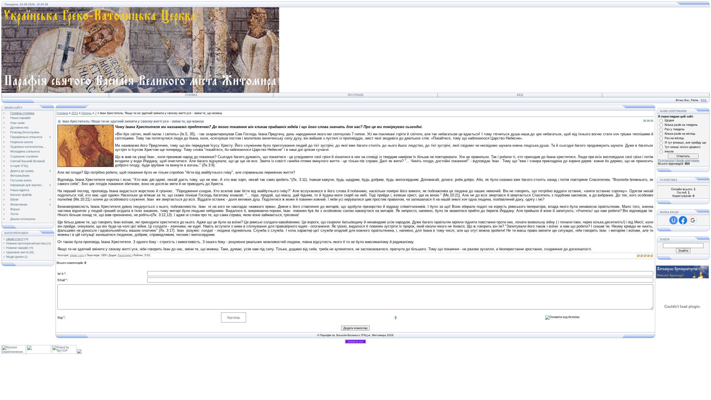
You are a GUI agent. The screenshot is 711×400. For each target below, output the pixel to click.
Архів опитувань (687, 160)
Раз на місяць (674, 138)
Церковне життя (17, 252)
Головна (191, 95)
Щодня (669, 120)
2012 (74, 113)
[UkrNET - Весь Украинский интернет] (39, 352)
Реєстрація (355, 95)
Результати (666, 160)
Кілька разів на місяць (680, 133)
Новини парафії (17, 247)
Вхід (520, 95)
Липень (86, 113)
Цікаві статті (14, 239)
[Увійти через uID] (673, 220)
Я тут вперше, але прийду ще (685, 142)
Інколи (669, 151)
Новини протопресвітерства (26, 243)
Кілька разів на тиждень (681, 124)
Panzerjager (124, 255)
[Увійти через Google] (692, 220)
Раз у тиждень (675, 129)
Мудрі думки (15, 256)
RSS (704, 100)
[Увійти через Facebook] (683, 220)
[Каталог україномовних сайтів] (14, 352)
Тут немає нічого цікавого (682, 147)
